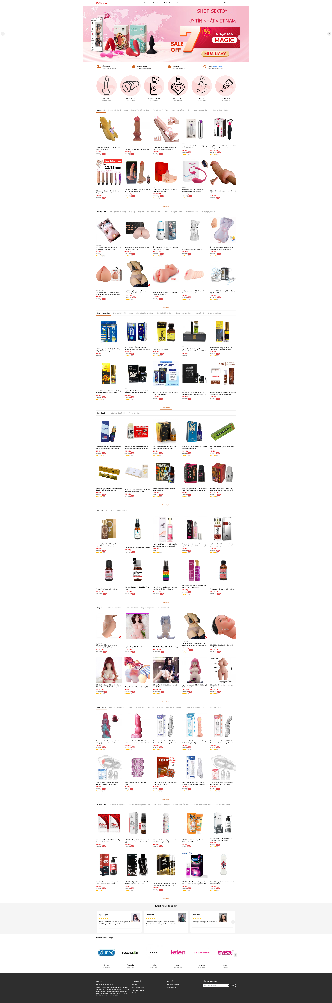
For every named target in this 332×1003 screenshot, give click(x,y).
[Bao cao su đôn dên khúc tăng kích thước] (137, 767)
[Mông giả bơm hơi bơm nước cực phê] (137, 670)
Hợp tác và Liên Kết (173, 984)
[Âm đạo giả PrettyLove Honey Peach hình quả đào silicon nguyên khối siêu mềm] (109, 274)
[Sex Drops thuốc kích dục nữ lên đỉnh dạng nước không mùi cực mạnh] (166, 432)
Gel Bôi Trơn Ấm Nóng (181, 805)
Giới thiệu (134, 984)
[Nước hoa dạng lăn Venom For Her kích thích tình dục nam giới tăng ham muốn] (195, 529)
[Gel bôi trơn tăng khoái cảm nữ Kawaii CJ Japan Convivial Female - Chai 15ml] (137, 823)
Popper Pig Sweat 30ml (161, 349)
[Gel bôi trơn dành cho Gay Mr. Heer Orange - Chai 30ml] (195, 823)
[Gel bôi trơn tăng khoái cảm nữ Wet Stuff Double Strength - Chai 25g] (166, 865)
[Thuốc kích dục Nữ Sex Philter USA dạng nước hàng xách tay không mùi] (223, 473)
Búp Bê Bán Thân (131, 608)
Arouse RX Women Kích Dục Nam (106, 589)
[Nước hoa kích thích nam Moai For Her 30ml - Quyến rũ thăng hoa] (195, 570)
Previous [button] (3, 34)
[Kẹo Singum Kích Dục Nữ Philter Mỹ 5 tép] (223, 432)
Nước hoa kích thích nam (120, 510)
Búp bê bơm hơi (163, 608)
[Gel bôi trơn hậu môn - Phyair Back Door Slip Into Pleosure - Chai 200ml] (137, 865)
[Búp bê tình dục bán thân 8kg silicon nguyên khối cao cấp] (223, 670)
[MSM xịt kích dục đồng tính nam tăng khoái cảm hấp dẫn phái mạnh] (166, 570)
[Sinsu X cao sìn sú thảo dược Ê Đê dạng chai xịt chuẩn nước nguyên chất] (109, 374)
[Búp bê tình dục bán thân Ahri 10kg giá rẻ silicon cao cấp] (195, 670)
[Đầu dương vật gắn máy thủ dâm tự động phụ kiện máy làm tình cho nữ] (109, 172)
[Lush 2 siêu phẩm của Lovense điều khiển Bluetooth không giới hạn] (195, 172)
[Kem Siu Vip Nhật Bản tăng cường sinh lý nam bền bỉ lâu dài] (166, 374)
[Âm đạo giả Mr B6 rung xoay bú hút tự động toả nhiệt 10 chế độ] (166, 230)
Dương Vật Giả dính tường (118, 110)
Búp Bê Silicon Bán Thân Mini (133, 647)
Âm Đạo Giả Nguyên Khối (172, 212)
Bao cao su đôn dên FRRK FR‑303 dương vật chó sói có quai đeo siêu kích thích (136, 743)
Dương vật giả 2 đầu (220, 110)
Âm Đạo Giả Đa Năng (118, 212)
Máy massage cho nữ (201, 110)
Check (232, 985)
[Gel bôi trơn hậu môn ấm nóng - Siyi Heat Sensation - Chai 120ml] (109, 865)
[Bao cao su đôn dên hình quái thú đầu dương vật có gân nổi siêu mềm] (109, 726)
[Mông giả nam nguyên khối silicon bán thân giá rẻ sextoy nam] (137, 230)
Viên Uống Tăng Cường (144, 313)
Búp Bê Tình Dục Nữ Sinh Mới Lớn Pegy (165, 647)
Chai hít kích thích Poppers (123, 313)
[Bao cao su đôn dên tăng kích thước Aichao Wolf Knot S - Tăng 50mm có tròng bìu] (166, 726)
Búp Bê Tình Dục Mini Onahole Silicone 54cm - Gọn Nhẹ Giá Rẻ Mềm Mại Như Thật (108, 687)
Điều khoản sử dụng (138, 987)
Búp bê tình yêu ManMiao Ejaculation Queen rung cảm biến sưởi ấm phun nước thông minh (137, 293)
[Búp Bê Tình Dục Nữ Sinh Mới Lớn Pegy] (166, 626)
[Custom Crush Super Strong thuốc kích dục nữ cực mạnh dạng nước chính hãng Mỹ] (109, 432)
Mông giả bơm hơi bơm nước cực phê (136, 687)
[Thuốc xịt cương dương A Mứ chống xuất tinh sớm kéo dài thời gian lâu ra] (223, 374)
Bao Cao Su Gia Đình (155, 707)
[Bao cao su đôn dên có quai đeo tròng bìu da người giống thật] (195, 726)
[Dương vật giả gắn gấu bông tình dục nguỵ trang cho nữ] (109, 129)
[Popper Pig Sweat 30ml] (166, 332)
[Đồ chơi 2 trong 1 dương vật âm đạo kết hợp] (223, 172)
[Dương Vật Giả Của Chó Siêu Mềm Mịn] (137, 129)
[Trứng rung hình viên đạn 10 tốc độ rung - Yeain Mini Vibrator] (195, 129)
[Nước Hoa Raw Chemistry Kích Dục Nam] (137, 529)
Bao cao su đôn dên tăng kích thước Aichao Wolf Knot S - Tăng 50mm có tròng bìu (164, 743)
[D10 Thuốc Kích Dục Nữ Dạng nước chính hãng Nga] (166, 473)
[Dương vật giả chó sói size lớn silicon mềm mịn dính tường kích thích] (166, 129)
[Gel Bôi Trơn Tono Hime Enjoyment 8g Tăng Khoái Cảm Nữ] (109, 823)
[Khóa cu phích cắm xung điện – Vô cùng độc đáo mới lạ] (223, 274)
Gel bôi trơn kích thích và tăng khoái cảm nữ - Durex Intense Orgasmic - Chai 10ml (194, 884)
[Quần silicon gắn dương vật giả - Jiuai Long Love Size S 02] (166, 172)
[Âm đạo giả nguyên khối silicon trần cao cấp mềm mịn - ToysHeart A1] (195, 274)
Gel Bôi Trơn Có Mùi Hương (202, 805)
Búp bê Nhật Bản (147, 608)
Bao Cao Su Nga (215, 707)
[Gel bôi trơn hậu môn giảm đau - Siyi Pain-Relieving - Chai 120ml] (223, 823)
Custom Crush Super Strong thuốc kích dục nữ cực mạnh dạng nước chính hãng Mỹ (108, 448)
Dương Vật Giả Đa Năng (140, 110)
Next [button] (329, 34)
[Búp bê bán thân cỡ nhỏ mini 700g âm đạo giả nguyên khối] (166, 274)
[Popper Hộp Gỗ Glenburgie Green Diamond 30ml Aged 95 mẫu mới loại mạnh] (195, 332)
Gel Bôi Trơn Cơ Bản (223, 805)
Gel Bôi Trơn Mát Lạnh (162, 805)
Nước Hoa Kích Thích (117, 413)
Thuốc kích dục (134, 413)
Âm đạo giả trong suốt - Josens (192, 249)
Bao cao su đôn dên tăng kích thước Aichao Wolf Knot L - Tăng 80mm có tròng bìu (221, 743)
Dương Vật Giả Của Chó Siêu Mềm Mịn (136, 149)
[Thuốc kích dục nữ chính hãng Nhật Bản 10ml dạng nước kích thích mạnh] (137, 473)
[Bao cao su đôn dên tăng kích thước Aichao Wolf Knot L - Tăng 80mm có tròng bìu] (223, 726)
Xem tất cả (165, 206)
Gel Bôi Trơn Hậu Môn (117, 805)
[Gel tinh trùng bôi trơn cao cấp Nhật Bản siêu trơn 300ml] (223, 865)
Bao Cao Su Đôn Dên (136, 707)
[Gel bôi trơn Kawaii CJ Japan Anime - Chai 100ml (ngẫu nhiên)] (166, 823)
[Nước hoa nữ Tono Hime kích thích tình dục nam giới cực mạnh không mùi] (166, 529)
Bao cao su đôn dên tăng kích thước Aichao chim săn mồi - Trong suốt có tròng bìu (193, 784)
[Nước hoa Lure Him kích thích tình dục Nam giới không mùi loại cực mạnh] (109, 529)
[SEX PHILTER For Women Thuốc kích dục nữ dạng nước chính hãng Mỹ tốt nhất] (137, 432)
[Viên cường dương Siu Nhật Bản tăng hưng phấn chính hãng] (109, 332)
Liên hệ (134, 993)
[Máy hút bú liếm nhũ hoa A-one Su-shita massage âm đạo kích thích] (223, 129)
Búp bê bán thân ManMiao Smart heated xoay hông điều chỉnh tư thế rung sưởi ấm (109, 647)
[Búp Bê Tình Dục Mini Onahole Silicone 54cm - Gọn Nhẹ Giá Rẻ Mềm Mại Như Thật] (109, 670)
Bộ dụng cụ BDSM (208, 212)
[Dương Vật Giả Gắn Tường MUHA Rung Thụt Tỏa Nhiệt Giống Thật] (137, 172)
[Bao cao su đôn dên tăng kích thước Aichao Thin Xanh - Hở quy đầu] (109, 767)
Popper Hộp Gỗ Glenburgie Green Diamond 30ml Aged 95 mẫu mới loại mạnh (194, 351)
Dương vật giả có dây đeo (181, 110)
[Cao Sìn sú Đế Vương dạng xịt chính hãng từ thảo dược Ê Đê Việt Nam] (223, 332)
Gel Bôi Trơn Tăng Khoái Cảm (139, 805)
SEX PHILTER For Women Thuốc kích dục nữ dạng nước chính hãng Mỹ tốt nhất (136, 448)
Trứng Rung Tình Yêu (160, 110)
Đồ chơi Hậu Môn (192, 212)
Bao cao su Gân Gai (173, 707)
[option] (166, 34)
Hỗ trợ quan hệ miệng (184, 313)
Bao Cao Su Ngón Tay (117, 707)
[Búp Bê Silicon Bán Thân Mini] (137, 626)
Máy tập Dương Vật (136, 212)
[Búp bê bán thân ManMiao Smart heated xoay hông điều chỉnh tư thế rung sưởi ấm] (109, 626)
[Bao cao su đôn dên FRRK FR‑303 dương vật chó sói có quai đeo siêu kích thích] (137, 726)
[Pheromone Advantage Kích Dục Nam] (223, 570)
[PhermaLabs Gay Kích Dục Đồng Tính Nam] (137, 570)
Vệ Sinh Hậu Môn (153, 212)
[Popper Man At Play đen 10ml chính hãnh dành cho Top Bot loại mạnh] (137, 374)
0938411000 (217, 66)
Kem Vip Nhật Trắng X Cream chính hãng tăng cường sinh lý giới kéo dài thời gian (137, 349)
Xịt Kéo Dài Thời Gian (164, 313)
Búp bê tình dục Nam (114, 608)
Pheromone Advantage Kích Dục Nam (222, 589)
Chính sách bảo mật (138, 990)
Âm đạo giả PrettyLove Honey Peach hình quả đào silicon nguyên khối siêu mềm (108, 294)
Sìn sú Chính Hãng (214, 313)
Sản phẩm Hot (171, 987)
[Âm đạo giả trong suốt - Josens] (195, 230)
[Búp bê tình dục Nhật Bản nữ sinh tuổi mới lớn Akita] (166, 670)
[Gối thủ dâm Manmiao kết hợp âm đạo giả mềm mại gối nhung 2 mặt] (109, 230)
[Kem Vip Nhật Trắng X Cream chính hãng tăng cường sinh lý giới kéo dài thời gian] (137, 332)
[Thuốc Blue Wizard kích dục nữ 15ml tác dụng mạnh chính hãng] (195, 432)
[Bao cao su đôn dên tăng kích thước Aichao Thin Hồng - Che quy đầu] (223, 767)
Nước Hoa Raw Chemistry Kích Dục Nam (137, 547)
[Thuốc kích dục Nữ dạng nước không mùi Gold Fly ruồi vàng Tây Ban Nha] (109, 473)
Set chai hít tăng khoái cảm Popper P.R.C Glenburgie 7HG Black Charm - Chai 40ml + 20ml (193, 394)
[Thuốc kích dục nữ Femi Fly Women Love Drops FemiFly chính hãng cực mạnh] (195, 473)
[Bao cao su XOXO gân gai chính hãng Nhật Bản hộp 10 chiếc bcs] (166, 767)
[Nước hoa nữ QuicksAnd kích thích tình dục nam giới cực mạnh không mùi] (223, 529)
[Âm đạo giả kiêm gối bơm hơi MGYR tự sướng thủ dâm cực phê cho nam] (223, 230)
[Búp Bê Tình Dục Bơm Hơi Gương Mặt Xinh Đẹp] (223, 626)
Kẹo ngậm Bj (199, 313)
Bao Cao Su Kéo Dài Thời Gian (195, 707)
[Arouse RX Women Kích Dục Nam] (109, 570)
